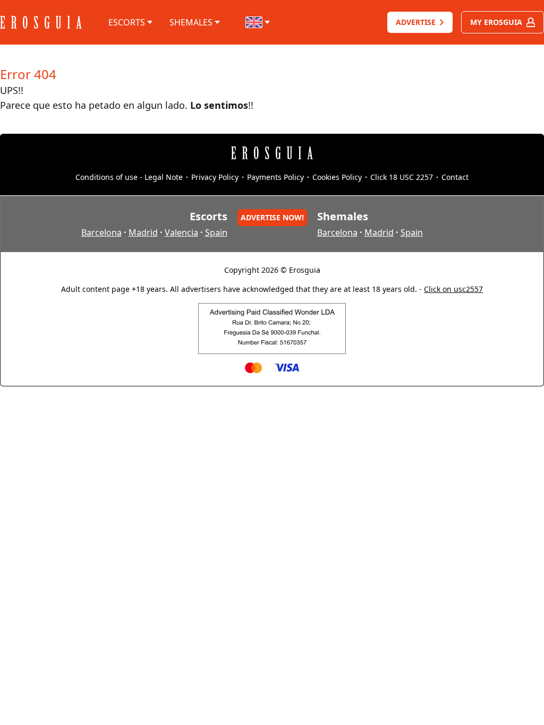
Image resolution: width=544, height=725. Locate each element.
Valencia (181, 232)
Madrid (143, 232)
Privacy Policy (215, 177)
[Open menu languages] (258, 22)
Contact (455, 177)
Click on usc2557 (453, 289)
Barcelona (101, 232)
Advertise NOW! (272, 217)
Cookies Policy (337, 177)
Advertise (416, 22)
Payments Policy (275, 177)
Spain (216, 232)
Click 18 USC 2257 (401, 177)
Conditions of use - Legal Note (129, 177)
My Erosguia (496, 22)
